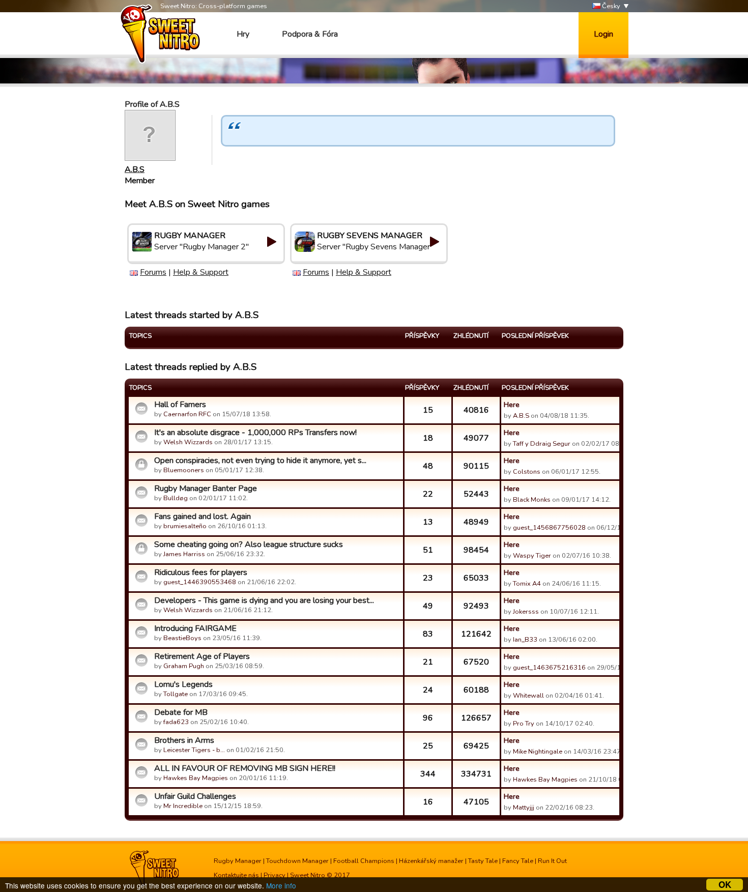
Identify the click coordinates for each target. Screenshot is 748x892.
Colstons (526, 471)
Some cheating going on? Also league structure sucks (248, 544)
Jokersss (526, 611)
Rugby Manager (238, 861)
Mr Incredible (183, 806)
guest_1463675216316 (549, 667)
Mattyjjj (523, 807)
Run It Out (552, 861)
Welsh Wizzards (188, 442)
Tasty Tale (483, 861)
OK (724, 884)
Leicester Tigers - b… (194, 750)
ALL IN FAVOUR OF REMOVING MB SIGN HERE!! (244, 768)
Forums (153, 272)
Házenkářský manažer (431, 861)
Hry (243, 34)
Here (512, 404)
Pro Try (523, 723)
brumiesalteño (185, 526)
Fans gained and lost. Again (202, 516)
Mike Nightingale (537, 751)
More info (281, 885)
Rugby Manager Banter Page (205, 488)
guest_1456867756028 (549, 527)
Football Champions (363, 861)
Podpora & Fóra (310, 34)
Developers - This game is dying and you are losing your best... (264, 600)
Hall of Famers (180, 404)
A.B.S (135, 169)
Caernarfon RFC (187, 414)
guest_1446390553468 (199, 582)
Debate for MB (181, 712)
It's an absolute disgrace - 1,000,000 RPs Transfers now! (255, 432)
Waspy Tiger (532, 555)
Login (603, 34)
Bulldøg (175, 498)
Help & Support (200, 272)
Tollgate (175, 694)
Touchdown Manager (297, 861)
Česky (610, 6)
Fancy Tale (517, 861)
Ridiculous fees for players (200, 572)
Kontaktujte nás (236, 875)
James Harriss (184, 554)
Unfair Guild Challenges (195, 796)
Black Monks (532, 499)
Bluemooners (183, 470)
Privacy (274, 875)
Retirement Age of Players (202, 656)
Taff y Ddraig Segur (541, 443)
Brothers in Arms (184, 740)
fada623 (176, 722)
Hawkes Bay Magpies (195, 778)
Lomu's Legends (183, 684)
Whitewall (528, 695)
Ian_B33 (525, 639)
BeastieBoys (182, 638)
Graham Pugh (183, 666)
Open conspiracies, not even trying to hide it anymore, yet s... (260, 460)
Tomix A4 (527, 583)
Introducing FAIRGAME (195, 628)
